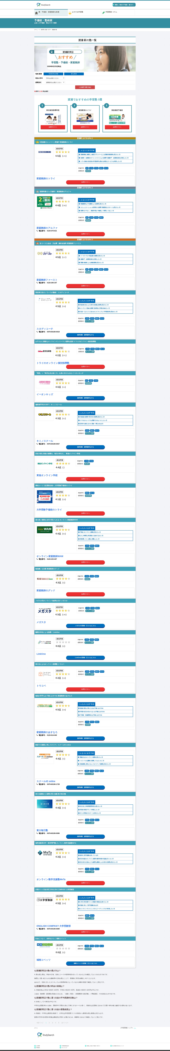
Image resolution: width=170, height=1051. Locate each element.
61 (64, 418)
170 (64, 156)
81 (64, 534)
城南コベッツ (44, 960)
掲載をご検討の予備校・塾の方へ (93, 1045)
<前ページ (39, 1023)
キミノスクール (45, 441)
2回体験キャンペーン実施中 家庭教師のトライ (56, 142)
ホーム (36, 29)
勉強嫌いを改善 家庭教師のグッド (47, 569)
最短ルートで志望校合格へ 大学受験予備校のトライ (53, 485)
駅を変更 (74, 74)
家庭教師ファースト (47, 280)
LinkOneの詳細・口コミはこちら (85, 657)
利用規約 (38, 1047)
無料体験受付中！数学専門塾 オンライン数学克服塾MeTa (55, 843)
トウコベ (41, 685)
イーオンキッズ (45, 394)
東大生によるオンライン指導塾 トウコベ (49, 664)
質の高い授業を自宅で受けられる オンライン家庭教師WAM (56, 520)
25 (64, 499)
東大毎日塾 (42, 830)
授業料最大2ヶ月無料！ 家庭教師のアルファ (55, 191)
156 (64, 205)
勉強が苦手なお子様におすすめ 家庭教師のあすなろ (53, 696)
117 (64, 257)
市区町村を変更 (53, 74)
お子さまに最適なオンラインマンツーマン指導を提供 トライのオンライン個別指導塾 (65, 341)
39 (64, 710)
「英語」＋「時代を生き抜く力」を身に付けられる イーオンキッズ (59, 373)
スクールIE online (46, 781)
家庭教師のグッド (46, 590)
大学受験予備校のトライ (49, 509)
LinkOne (41, 654)
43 (64, 306)
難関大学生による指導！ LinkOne (47, 632)
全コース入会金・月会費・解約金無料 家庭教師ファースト (60, 243)
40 (64, 808)
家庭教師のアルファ (47, 228)
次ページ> (64, 1023)
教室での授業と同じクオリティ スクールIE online (53, 745)
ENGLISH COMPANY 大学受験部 (54, 926)
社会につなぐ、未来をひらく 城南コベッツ (50, 938)
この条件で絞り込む (85, 87)
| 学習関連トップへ (127, 1028)
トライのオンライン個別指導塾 (53, 363)
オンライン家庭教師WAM (50, 556)
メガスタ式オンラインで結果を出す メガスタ (51, 601)
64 (64, 903)
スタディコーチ (45, 328)
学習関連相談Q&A (65, 1045)
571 (64, 355)
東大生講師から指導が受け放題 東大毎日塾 (50, 794)
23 (64, 678)
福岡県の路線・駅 (45, 29)
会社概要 (38, 1045)
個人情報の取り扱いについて (118, 1045)
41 (64, 387)
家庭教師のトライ (46, 178)
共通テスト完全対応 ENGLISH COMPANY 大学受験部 (54, 889)
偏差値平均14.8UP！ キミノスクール (48, 404)
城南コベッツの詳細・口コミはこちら (85, 963)
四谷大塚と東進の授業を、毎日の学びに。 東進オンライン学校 (57, 453)
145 (64, 615)
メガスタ (41, 622)
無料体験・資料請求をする (85, 335)
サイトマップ (64, 1047)
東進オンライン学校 (47, 475)
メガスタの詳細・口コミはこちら (85, 625)
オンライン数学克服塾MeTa (51, 879)
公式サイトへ (53, 127)
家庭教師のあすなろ (47, 732)
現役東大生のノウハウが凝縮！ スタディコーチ (52, 292)
